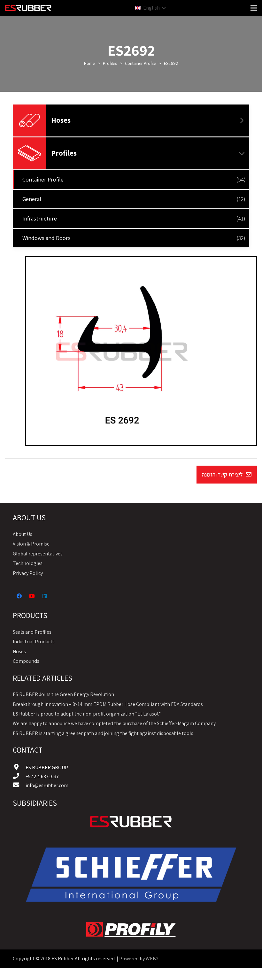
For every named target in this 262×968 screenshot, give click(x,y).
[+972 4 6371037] (19, 776)
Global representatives (38, 553)
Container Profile (140, 63)
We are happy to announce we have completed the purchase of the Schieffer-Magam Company (114, 723)
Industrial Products (34, 641)
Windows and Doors (46, 238)
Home (89, 63)
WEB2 (152, 958)
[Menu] (253, 8)
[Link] (131, 821)
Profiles (110, 63)
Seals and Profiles (32, 632)
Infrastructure (39, 218)
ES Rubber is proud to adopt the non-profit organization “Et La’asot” (87, 713)
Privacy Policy (28, 573)
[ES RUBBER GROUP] (19, 767)
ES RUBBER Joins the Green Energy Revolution (63, 694)
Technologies (27, 563)
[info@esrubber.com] (19, 785)
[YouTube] (32, 596)
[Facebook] (19, 596)
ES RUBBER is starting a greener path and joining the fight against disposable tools (103, 733)
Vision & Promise (31, 543)
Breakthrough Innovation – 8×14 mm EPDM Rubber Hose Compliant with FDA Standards (108, 704)
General (31, 199)
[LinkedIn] (44, 596)
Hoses (61, 120)
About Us (22, 534)
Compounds (26, 661)
